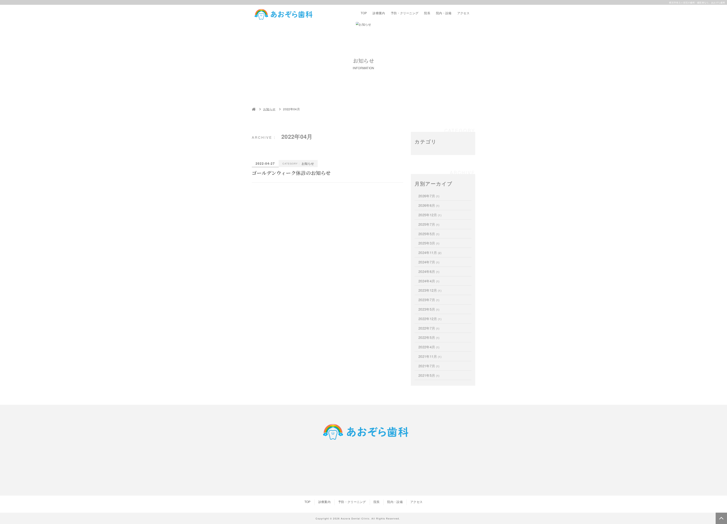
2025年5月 (429, 233)
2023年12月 (430, 290)
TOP (364, 13)
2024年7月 (429, 261)
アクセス (463, 13)
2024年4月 (429, 280)
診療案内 (379, 13)
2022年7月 (429, 328)
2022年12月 (430, 318)
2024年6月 (429, 271)
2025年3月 (429, 242)
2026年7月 (429, 195)
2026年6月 (429, 205)
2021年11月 (430, 356)
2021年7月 (429, 365)
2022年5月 (429, 337)
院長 (427, 13)
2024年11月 (430, 252)
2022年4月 (429, 346)
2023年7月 (429, 299)
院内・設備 (444, 13)
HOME (254, 109)
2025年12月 (430, 214)
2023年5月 (429, 309)
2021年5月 (429, 375)
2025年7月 (429, 224)
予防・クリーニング (405, 13)
